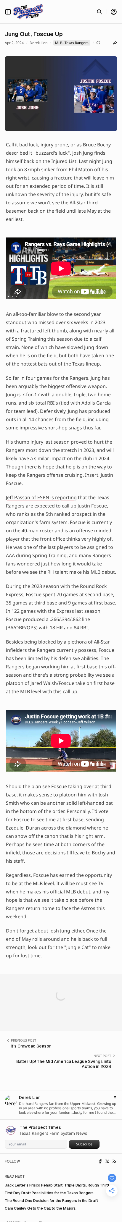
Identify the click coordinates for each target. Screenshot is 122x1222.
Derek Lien (38, 43)
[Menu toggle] (8, 11)
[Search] (99, 12)
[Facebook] (100, 1161)
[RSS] (114, 1161)
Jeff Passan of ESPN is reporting (41, 497)
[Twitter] (107, 1161)
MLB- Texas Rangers (72, 42)
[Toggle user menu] (113, 11)
